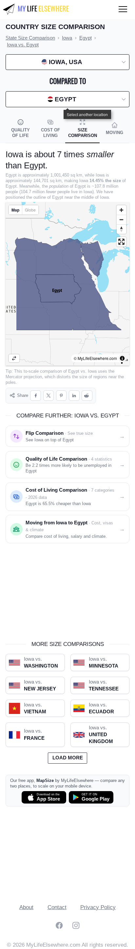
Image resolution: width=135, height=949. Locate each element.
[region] (67, 283)
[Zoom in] (121, 210)
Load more (67, 757)
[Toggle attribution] (122, 358)
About (26, 907)
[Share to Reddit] (87, 395)
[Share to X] (48, 395)
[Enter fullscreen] (121, 241)
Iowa (92, 371)
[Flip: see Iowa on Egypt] (14, 358)
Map (15, 210)
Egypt (73, 371)
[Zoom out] (121, 219)
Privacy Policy (98, 907)
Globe (30, 209)
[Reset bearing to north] (121, 229)
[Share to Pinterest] (61, 395)
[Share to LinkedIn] (74, 395)
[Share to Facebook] (35, 395)
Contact (57, 907)
